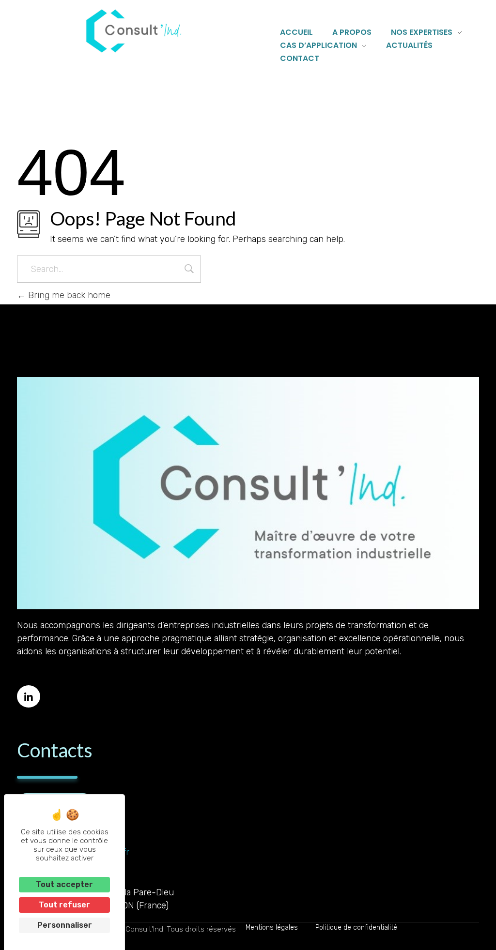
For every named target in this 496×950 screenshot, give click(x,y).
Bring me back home (68, 295)
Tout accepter (64, 884)
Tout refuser (64, 904)
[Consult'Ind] (133, 31)
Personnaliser (64, 925)
